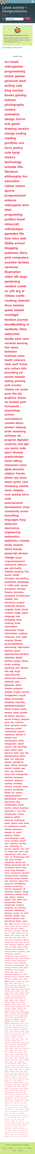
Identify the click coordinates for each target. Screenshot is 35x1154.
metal (8, 461)
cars (25, 338)
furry (8, 147)
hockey (21, 998)
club (18, 1130)
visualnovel (16, 995)
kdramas (14, 1040)
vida (24, 1004)
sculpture (13, 1008)
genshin (15, 725)
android (18, 933)
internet (23, 300)
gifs (16, 851)
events (23, 725)
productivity (25, 1124)
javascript (11, 553)
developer (18, 777)
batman (14, 1065)
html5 (8, 709)
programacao (23, 1016)
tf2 (24, 889)
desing (11, 1105)
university (20, 1044)
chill (17, 1002)
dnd (20, 444)
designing (9, 907)
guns (18, 1067)
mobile (25, 1050)
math (8, 364)
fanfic (16, 752)
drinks (16, 1134)
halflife (23, 1130)
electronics (12, 528)
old (24, 942)
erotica (25, 1052)
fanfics (12, 1056)
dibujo (26, 1073)
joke (27, 1111)
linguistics (10, 734)
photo (7, 725)
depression (8, 1040)
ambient (16, 1021)
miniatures (15, 1128)
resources (9, 810)
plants (9, 477)
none (25, 899)
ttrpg (22, 520)
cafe (10, 937)
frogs (11, 1029)
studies (6, 1124)
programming (15, 71)
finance (16, 709)
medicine (18, 771)
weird (8, 549)
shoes (27, 1006)
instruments (20, 1107)
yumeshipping (16, 1082)
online (7, 840)
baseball (27, 958)
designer (23, 1123)
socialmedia (10, 905)
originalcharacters (15, 561)
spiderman (22, 1065)
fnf (6, 826)
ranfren (15, 1136)
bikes (27, 1075)
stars (7, 857)
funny (23, 477)
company (27, 1069)
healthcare (7, 1004)
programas (22, 1000)
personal (11, 80)
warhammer (7, 1121)
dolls (24, 709)
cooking (11, 300)
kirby (25, 1008)
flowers (9, 592)
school (20, 243)
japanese (10, 685)
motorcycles (18, 1123)
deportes (14, 843)
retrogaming (9, 956)
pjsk (26, 851)
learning (22, 343)
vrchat (15, 1098)
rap (11, 771)
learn (9, 1010)
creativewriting (24, 1084)
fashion (10, 99)
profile (23, 712)
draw (6, 944)
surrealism (18, 981)
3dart (6, 1052)
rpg (16, 477)
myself (22, 840)
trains (6, 947)
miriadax (11, 1115)
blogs (18, 557)
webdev (7, 935)
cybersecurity (12, 674)
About (5, 1148)
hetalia (13, 1039)
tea (27, 933)
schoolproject (16, 1042)
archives (22, 1056)
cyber (17, 958)
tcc (11, 995)
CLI (16, 1148)
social (8, 575)
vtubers (27, 944)
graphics (10, 398)
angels (16, 998)
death (19, 899)
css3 (13, 1119)
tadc (26, 1117)
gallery (17, 817)
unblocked (17, 954)
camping (7, 1075)
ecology (7, 958)
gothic (14, 749)
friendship (7, 1016)
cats (19, 85)
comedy (24, 540)
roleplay (18, 490)
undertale (10, 605)
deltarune (11, 524)
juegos (17, 660)
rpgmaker (7, 1060)
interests (20, 702)
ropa (17, 989)
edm (26, 995)
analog (6, 993)
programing (13, 214)
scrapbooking (19, 1025)
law (24, 862)
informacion (20, 1080)
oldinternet (7, 1080)
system (21, 731)
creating (23, 1042)
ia (24, 1082)
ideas (26, 991)
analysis (21, 1010)
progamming (10, 902)
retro (15, 238)
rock (7, 494)
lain (27, 752)
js (19, 1002)
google (27, 1100)
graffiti (6, 1033)
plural (23, 1006)
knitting (16, 719)
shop (19, 619)
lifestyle (18, 452)
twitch (21, 881)
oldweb (9, 599)
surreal (27, 1031)
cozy (22, 918)
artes (21, 958)
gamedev (11, 233)
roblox (9, 185)
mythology (19, 820)
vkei (22, 849)
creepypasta (22, 774)
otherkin (13, 1004)
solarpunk (7, 1090)
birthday (9, 777)
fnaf (26, 571)
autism (8, 712)
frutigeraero (11, 695)
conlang (25, 1063)
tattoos (15, 983)
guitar (17, 482)
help (12, 958)
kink (28, 1115)
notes (6, 1058)
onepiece (7, 1056)
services (14, 960)
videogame (13, 205)
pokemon (12, 252)
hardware (8, 979)
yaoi (17, 681)
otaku (13, 1025)
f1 (9, 933)
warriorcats (8, 974)
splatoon (18, 780)
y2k (12, 290)
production (18, 886)
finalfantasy (13, 1121)
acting (13, 933)
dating (14, 1113)
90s (14, 393)
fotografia (20, 870)
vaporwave (23, 647)
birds (7, 664)
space (14, 347)
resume (8, 746)
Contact (20, 1150)
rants (11, 1031)
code (8, 498)
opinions (9, 1130)
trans (23, 465)
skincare (15, 979)
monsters (27, 989)
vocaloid (10, 343)
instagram (26, 1088)
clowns (7, 940)
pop (21, 942)
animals (10, 166)
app (23, 768)
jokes (24, 1132)
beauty (17, 549)
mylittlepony (26, 1060)
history (10, 157)
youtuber (21, 1088)
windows (9, 780)
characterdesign (12, 838)
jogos (7, 749)
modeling (7, 995)
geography (17, 889)
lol (28, 865)
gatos (17, 650)
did (9, 1033)
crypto (17, 691)
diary (23, 252)
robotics (20, 897)
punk (8, 393)
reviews (18, 545)
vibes (21, 1082)
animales (14, 967)
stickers (7, 928)
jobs (19, 1128)
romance (19, 722)
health (9, 360)
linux (8, 305)
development (13, 507)
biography (11, 1136)
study (8, 545)
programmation (20, 1073)
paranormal (16, 865)
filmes (19, 902)
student (8, 918)
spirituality (15, 568)
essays (8, 737)
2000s (9, 243)
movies (17, 90)
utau (6, 881)
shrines (11, 1054)
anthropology (16, 1019)
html (8, 209)
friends (20, 473)
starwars (7, 942)
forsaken (7, 1071)
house (18, 1103)
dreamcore (13, 826)
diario (10, 1119)
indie (23, 448)
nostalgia (12, 314)
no (21, 846)
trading (22, 970)
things (18, 921)
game (16, 123)
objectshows (10, 854)
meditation (24, 1086)
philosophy (13, 176)
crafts (20, 295)
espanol (18, 1111)
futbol (21, 740)
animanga (7, 997)
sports (9, 190)
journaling (11, 372)
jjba (19, 1046)
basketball (10, 581)
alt (11, 857)
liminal (27, 1042)
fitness (17, 640)
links (20, 823)
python (19, 792)
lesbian (17, 915)
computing (12, 944)
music (14, 61)
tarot (14, 737)
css (7, 448)
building (26, 1044)
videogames (14, 66)
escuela (7, 960)
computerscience (18, 965)
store (19, 937)
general (22, 1027)
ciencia (23, 1117)
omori (24, 921)
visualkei (16, 1109)
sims (25, 1090)
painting (20, 381)
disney (27, 1082)
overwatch (7, 1105)
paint (27, 1132)
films (23, 329)
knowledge (25, 1014)
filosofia (6, 1088)
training (21, 1090)
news (21, 356)
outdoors (20, 905)
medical (20, 985)
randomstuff (7, 1100)
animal (6, 1079)
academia (20, 1008)
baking (9, 381)
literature (11, 171)
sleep (8, 698)
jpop (6, 933)
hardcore (19, 1004)
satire (15, 1092)
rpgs (6, 897)
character (21, 1058)
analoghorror (8, 1042)
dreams (19, 734)
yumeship (8, 949)
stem (12, 1100)
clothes (24, 486)
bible (6, 1010)
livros (16, 928)
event (16, 972)
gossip (12, 1107)
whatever (22, 951)
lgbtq (8, 469)
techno (20, 983)
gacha (27, 1033)
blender (8, 832)
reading (10, 138)
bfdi (24, 865)
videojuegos (14, 228)
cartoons (11, 267)
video (9, 276)
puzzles (8, 789)
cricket (14, 1010)
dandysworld (8, 1067)
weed (27, 976)
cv (21, 1040)
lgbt (26, 444)
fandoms (18, 592)
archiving (12, 1134)
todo (10, 1088)
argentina (14, 1130)
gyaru (7, 765)
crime (21, 1094)
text (25, 1018)
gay (7, 568)
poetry (18, 147)
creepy (16, 956)
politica (15, 1132)
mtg (18, 1065)
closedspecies (13, 1046)
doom (16, 963)
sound (12, 991)
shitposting (18, 1033)
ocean (22, 838)
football (14, 402)
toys (22, 752)
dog (18, 801)
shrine (18, 867)
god (12, 928)
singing (9, 640)
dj (17, 951)
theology (22, 1031)
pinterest (8, 886)
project (20, 602)
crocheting (13, 1037)
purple (11, 998)
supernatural (22, 960)
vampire (22, 1067)
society (20, 1050)
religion (10, 473)
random (10, 286)
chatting (7, 987)
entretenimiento (8, 1123)
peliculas (19, 758)
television (20, 715)
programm (23, 1111)
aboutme (18, 469)
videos (10, 295)
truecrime (18, 991)
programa (7, 1023)
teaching (24, 807)
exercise (20, 1105)
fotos (15, 1103)
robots (16, 807)
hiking (14, 765)
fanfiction (11, 351)
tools (26, 913)
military (24, 1092)
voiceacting (26, 1048)
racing (12, 1012)
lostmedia (7, 1077)
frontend (10, 1124)
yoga (28, 951)
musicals (9, 820)
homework (22, 1035)
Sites (4, 15)
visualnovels (11, 731)
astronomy (10, 647)
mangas (13, 997)
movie (24, 609)
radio (24, 636)
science (10, 200)
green (6, 983)
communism (15, 873)
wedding (26, 1012)
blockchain (7, 1073)
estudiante (24, 1029)
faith (17, 1121)
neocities (15, 1079)
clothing (9, 623)
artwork (7, 998)
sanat (21, 1071)
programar (16, 974)
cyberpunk (10, 564)
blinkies (24, 654)
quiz (18, 1077)
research (21, 678)
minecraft (12, 224)
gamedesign (10, 798)
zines (26, 507)
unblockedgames (9, 1098)
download (20, 1136)
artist (8, 431)
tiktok (24, 985)
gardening (12, 281)
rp (14, 832)
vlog (23, 915)
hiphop (8, 865)
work (7, 722)
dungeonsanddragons (20, 1113)
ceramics (7, 1037)
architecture (23, 595)
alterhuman (20, 1037)
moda (17, 609)
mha (12, 1103)
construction (23, 956)
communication (8, 1082)
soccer (24, 585)
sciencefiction (8, 1027)
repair (20, 1115)
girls (11, 940)
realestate (20, 944)
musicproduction (18, 1054)
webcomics (12, 536)
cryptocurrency (11, 1096)
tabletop (13, 989)
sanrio (14, 448)
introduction (11, 813)
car (21, 913)
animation (12, 114)
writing (10, 85)
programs (27, 1067)
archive (9, 414)
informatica (11, 626)
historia (25, 926)
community (12, 511)
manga (10, 133)
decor (14, 1073)
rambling (25, 1105)
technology (13, 162)
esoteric (16, 1058)
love (8, 238)
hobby (17, 835)
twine (17, 942)
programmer (9, 963)
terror (12, 1016)
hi (23, 983)
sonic (8, 490)
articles (20, 1069)
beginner (28, 1123)
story (25, 494)
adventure (17, 829)
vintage (9, 557)
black (25, 1101)
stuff (15, 364)
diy (20, 393)
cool (25, 482)
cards (25, 1054)
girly (27, 942)
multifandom (27, 1109)
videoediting (9, 970)
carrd (18, 832)
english (16, 768)
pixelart (10, 427)
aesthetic (11, 329)
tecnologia (17, 698)
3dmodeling (19, 910)
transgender (10, 743)
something (25, 1115)
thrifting (12, 1006)
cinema (9, 389)
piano (7, 823)
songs (17, 878)
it (5, 585)
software (10, 435)
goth (23, 402)
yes (28, 985)
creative (9, 612)
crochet (16, 385)
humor (21, 813)
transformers (25, 924)
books (9, 95)
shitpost (16, 1075)
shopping (10, 619)
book (17, 623)
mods (26, 1039)
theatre (8, 688)
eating (21, 1012)
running (8, 875)
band (18, 685)
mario (23, 937)
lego (12, 972)
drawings (22, 765)
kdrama (11, 993)
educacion (10, 588)
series (24, 389)
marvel (20, 743)
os (10, 1077)
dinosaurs (9, 910)
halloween (7, 1008)
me (19, 435)
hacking (19, 571)
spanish (16, 849)
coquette (17, 786)
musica (23, 128)
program (10, 440)
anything (9, 667)
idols (22, 1098)
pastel (14, 947)
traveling (22, 843)
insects (16, 970)
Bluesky (27, 1145)
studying (15, 840)
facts (25, 1103)
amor (7, 843)
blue (14, 899)
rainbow (6, 1113)
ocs (21, 142)
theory (20, 1060)
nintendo (10, 636)
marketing (19, 431)
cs (5, 1086)
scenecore (9, 883)
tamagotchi (16, 1115)
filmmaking (9, 894)
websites (9, 657)
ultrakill (14, 1077)
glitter (20, 1075)
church (17, 1090)
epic (23, 981)
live (9, 1063)
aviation (7, 1031)
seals (12, 1060)
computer (10, 595)
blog (8, 90)
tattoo (18, 1040)
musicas (20, 1052)
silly (23, 368)
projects (17, 688)
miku (25, 974)
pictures (17, 891)
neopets (18, 1119)
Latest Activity (13, 8)
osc (19, 810)
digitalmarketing (15, 1023)
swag (13, 870)
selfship (11, 1061)
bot (11, 1073)
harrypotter (8, 1039)
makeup (21, 427)
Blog (20, 1148)
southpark (21, 976)
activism (8, 889)
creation (20, 1018)
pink (8, 257)
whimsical (22, 1100)
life (21, 233)
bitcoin (10, 983)
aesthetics (11, 540)
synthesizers (19, 1096)
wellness (22, 1021)
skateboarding (12, 755)
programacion (15, 195)
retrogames (16, 1027)
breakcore (9, 878)
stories (9, 377)
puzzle (18, 728)
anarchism (17, 931)
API (24, 1148)
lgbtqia (7, 981)
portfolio (11, 142)
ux (26, 1061)
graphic (8, 899)
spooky (10, 1113)
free (13, 774)
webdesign (23, 581)
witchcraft (10, 678)
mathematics (11, 804)
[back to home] (3, 2)
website (20, 377)
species (24, 1077)
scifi (7, 385)
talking (11, 1048)
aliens (22, 755)
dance (19, 423)
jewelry (13, 897)
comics (10, 109)
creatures (6, 1115)
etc (21, 372)
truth (15, 1061)
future (25, 1098)
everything (12, 515)
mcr (26, 949)
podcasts (19, 997)
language (10, 616)
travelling (22, 907)
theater (21, 928)
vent (10, 923)
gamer (26, 967)
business (11, 356)
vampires (25, 719)
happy (6, 1130)
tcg (13, 1126)
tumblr (20, 967)
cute (8, 152)
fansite (18, 862)
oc (6, 290)
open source (15, 1145)
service (19, 1014)
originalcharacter (8, 1084)
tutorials (17, 1056)
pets (17, 585)
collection (21, 949)
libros (11, 715)
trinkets (7, 972)
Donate (11, 1148)
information (11, 633)
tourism (7, 1014)
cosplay (9, 609)
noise (7, 873)
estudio (20, 1063)
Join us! (18, 42)
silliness (13, 1123)
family (7, 792)
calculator (12, 1090)
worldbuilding (15, 324)
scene (24, 511)
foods (7, 870)
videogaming (8, 1019)
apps (7, 758)
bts (15, 907)
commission (15, 1088)
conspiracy (13, 1014)
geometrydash (14, 1117)
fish (12, 722)
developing (7, 1126)
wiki (15, 746)
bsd (24, 997)
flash (26, 965)
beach (22, 1103)
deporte (26, 940)
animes (9, 691)
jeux (5, 1117)
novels (23, 826)
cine (6, 846)
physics (9, 650)
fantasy (23, 262)
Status (29, 1148)
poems (8, 719)
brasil (25, 894)
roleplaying (14, 846)
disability (7, 1101)
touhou (8, 807)
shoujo (10, 1079)
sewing (16, 494)
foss (16, 1052)
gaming (20, 95)
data (24, 854)
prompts (19, 1132)
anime (9, 76)
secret (26, 1134)
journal (22, 319)
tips (10, 1126)
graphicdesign (14, 456)
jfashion (8, 835)
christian (11, 1018)
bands (6, 1000)
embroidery (15, 1105)
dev (6, 923)
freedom (11, 1000)
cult (15, 1119)
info (17, 667)
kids (26, 1065)
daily (21, 1077)
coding (21, 133)
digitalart (23, 440)
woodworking (7, 1132)
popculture (10, 801)
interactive (23, 798)
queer (9, 310)
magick (19, 1117)
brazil (6, 1018)
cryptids (11, 1050)
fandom (10, 319)
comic (22, 286)
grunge (16, 913)
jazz (12, 942)
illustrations (14, 1063)
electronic (18, 926)
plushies (25, 873)
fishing (13, 1002)
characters (12, 465)
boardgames (20, 883)
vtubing (6, 1103)
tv (27, 324)
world (27, 993)
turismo (6, 1029)
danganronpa (19, 857)
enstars (27, 1023)
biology (21, 588)
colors (16, 1000)
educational (10, 921)
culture (15, 368)
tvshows (9, 681)
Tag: (3, 18)
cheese (8, 1117)
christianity (9, 867)
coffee (10, 585)
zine (24, 810)
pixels (21, 804)
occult (22, 695)
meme (7, 774)
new (24, 1096)
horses (14, 949)
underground (21, 1079)
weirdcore (10, 602)
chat (18, 636)
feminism (13, 881)
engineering (12, 532)
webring (22, 1128)
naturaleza (21, 1126)
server (6, 1061)
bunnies (18, 859)
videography (9, 954)
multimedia (22, 963)
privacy (15, 875)
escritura (14, 1067)
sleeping (9, 702)
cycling (6, 1048)
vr (25, 734)
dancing (8, 752)
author (22, 995)
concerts (16, 1048)
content (16, 1069)
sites (12, 1033)
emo (18, 338)
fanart (8, 482)
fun (25, 176)
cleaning (7, 1006)
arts (7, 368)
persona (7, 967)
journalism (18, 789)
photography (14, 104)
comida (9, 423)
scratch (17, 935)
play (6, 1063)
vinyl (15, 1086)
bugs (17, 671)
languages (11, 520)
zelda (9, 1103)
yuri (12, 758)
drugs (6, 1044)
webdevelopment (13, 795)
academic (11, 1052)
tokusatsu (6, 1136)
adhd (6, 1092)
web (23, 238)
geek (24, 1075)
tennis (6, 1025)
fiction (23, 364)
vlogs (26, 1058)
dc (22, 974)
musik (20, 1121)
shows (21, 398)
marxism (12, 1101)
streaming (11, 486)
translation (8, 965)
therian (14, 976)
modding (17, 783)
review (6, 1069)
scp (27, 1094)
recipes (10, 851)
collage (25, 891)
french (16, 1060)
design (10, 119)
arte (8, 123)
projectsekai (25, 1136)
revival (17, 1094)
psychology (12, 410)
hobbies (9, 571)
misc (12, 935)
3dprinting (8, 976)
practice (17, 1071)
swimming (7, 985)
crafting (23, 633)
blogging (11, 248)
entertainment (14, 503)
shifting (22, 1119)
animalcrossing (13, 1111)
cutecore (19, 360)
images (7, 951)
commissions (13, 419)
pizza (26, 823)
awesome (17, 924)
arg (18, 290)
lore (16, 599)
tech (25, 205)
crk (23, 1069)
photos (23, 553)
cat (17, 389)
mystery (8, 783)
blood (24, 1094)
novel (23, 935)
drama (12, 987)
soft (27, 1056)
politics (10, 219)
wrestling (24, 875)
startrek (25, 1071)
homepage (18, 1006)
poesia (6, 1035)
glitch (20, 1048)
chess (25, 786)
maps (16, 993)
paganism (16, 1100)
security (8, 849)
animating (12, 1094)
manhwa (15, 918)
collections (7, 1111)
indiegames (10, 862)
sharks (12, 926)
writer (15, 1050)
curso (23, 1033)
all (6, 715)
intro (7, 771)
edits (19, 1134)
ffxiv (26, 881)
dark (27, 857)
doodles (11, 1075)
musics (26, 1079)
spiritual (6, 1119)
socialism (14, 985)
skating (25, 947)
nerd (20, 972)
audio (21, 851)
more (22, 1101)
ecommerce (9, 931)
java (23, 991)
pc (10, 947)
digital (18, 657)
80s (27, 935)
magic (17, 612)
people (16, 987)
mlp (18, 616)
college (19, 947)
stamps (8, 762)
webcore (22, 564)
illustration (13, 271)
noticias (19, 1086)
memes (18, 305)
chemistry (25, 931)
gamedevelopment (15, 705)
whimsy (8, 786)
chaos (15, 1080)
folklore (6, 1054)
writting (23, 1002)
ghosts (6, 1050)
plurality (13, 951)
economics (22, 993)
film (20, 166)
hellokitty (9, 915)
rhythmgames (10, 1086)
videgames (15, 1124)
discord (20, 605)
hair (12, 1021)
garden (22, 1039)
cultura (21, 989)
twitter (16, 1107)
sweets (15, 1084)
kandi (25, 979)
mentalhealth (11, 740)
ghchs (14, 823)
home (24, 867)
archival (22, 1134)
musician (16, 1126)
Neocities (7, 1145)
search (17, 1012)
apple (19, 1084)
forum (21, 979)
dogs (23, 276)
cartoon (8, 768)
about (25, 660)
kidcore (17, 1016)
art (7, 61)
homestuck (12, 406)
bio (13, 792)
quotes (6, 1046)
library (22, 1023)
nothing (15, 664)
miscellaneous (7, 1128)
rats (10, 1025)
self (20, 1130)
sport (8, 452)
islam (13, 1109)
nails (26, 1027)
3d (6, 402)
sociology (7, 989)
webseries (7, 1021)
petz (10, 1035)
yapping (23, 1019)
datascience (7, 1134)
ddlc (25, 1128)
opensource (22, 987)
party (18, 1098)
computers (20, 257)
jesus (6, 937)
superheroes (21, 1061)
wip (12, 671)
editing (17, 461)
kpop (16, 152)
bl (5, 851)
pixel (12, 859)
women (26, 1025)
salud (27, 981)
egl (17, 1010)
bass (9, 1107)
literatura (8, 913)
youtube (11, 262)
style (27, 849)
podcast (18, 894)
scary (15, 1018)
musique (20, 1092)
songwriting (10, 1092)
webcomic (12, 333)
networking (15, 1035)
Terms (14, 1150)
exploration (21, 1109)
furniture (23, 1046)
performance (8, 1065)
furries (25, 691)
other (16, 712)
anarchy (11, 1058)
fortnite (8, 829)
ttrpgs (20, 630)
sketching (7, 991)
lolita (14, 937)
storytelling (22, 578)
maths (7, 926)
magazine (16, 1031)
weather (12, 981)
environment (18, 940)
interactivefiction (8, 1109)
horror (21, 119)
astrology (22, 746)
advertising (26, 1107)
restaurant (7, 1002)
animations (18, 762)
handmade (12, 1071)
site (7, 671)
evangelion (17, 1101)
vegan (6, 1107)
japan (25, 612)
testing (8, 660)
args (23, 933)
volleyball (9, 891)
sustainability (16, 1029)
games (20, 76)
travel (21, 219)
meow (19, 854)
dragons (9, 817)
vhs (25, 998)
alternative (10, 630)
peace (12, 1132)
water (17, 1039)
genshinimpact (12, 1044)
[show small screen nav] (33, 1)
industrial (7, 1094)
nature (20, 185)
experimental (12, 654)
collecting (9, 728)
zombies (19, 1124)
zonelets (24, 878)
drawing (11, 128)
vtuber (15, 575)
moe (12, 1080)
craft (6, 859)
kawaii (19, 310)
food (22, 80)
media (9, 338)
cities (27, 1130)
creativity (11, 444)
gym (20, 749)
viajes (27, 1096)
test (7, 347)
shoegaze (11, 1069)
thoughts (10, 578)
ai (23, 290)
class (6, 1096)
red (22, 1121)
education (12, 181)
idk (16, 276)
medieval (7, 1012)
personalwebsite (14, 643)
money (24, 667)
